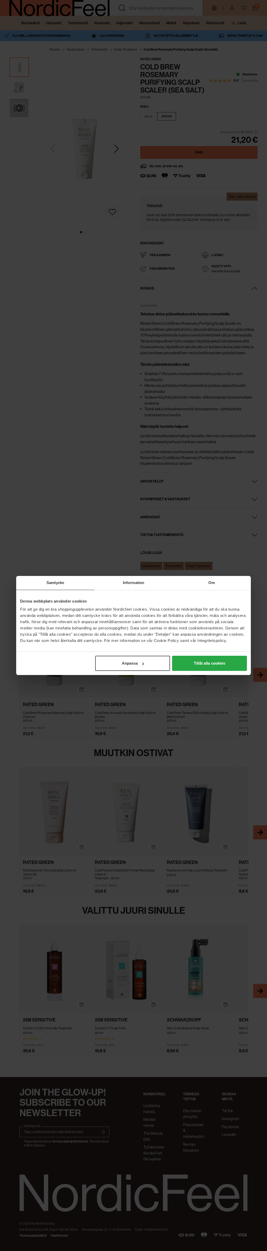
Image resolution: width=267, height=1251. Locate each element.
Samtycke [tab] (55, 582)
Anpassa (130, 663)
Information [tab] (133, 582)
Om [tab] (211, 582)
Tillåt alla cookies (210, 663)
